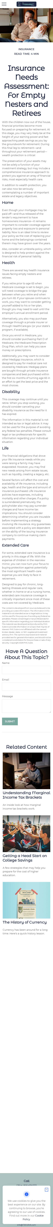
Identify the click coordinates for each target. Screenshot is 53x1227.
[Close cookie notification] (47, 1189)
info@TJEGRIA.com (26, 1225)
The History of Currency (25, 922)
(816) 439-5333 (30, 1185)
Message (7, 696)
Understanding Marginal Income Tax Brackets (26, 795)
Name (6, 663)
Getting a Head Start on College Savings (25, 857)
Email (5, 679)
